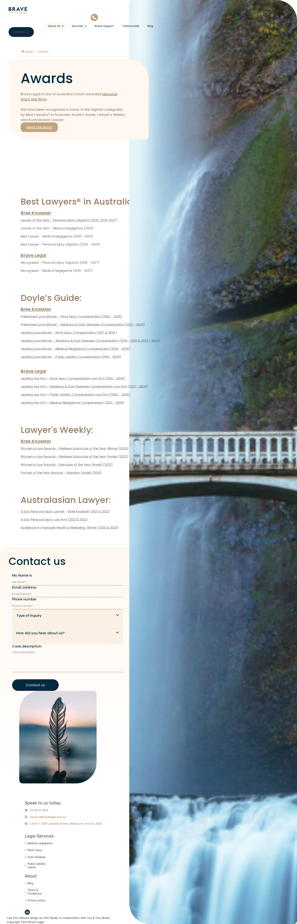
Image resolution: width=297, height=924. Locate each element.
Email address (24, 587)
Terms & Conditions (35, 891)
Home (28, 52)
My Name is (22, 575)
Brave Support (104, 26)
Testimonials (130, 26)
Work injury (35, 850)
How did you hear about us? (40, 633)
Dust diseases (37, 857)
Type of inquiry (29, 615)
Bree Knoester (36, 213)
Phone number (24, 599)
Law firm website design (23, 918)
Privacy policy (37, 900)
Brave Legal (33, 255)
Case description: (27, 646)
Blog (150, 26)
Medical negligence (40, 843)
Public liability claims (37, 865)
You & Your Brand (98, 918)
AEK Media (51, 918)
